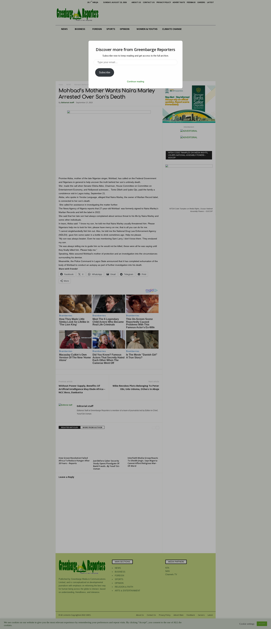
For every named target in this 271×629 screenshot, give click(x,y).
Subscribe (104, 72)
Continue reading (135, 81)
